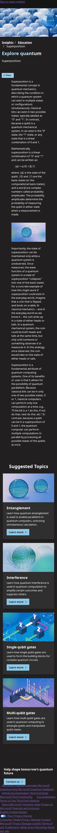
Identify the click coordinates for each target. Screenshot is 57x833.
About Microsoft (12, 804)
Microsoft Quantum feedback (36, 789)
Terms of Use (8, 800)
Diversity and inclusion (25, 808)
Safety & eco (27, 827)
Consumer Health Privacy (15, 819)
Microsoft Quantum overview (19, 785)
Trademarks (12, 827)
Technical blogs (39, 793)
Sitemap (36, 819)
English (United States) (13, 812)
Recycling (41, 827)
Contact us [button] (13, 781)
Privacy (17, 823)
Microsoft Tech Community (16, 797)
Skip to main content (12, 1)
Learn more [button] (16, 532)
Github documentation (15, 793)
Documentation (46, 797)
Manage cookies (31, 823)
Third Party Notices (27, 800)
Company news (31, 804)
